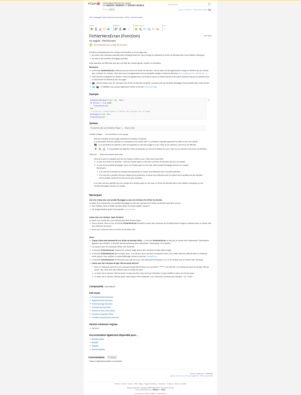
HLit (180, 73)
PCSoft (117, 384)
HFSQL (127, 17)
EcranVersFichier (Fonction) (102, 297)
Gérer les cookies (180, 384)
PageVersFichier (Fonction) (102, 300)
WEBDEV (95, 346)
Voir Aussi (208, 36)
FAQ (135, 384)
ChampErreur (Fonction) (101, 307)
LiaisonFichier (129, 209)
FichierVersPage (150, 87)
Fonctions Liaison (137, 17)
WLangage (97, 17)
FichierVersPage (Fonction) (102, 304)
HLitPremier (199, 73)
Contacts (170, 384)
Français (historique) (200, 10)
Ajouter (113, 357)
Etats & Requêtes (98, 349)
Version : (106, 9)
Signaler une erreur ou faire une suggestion (184, 376)
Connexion (188, 10)
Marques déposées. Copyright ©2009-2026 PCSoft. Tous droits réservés (150, 388)
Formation (162, 384)
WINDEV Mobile (98, 339)
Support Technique (151, 384)
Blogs (141, 384)
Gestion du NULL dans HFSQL (103, 311)
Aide (90, 17)
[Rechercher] (209, 4)
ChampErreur (151, 256)
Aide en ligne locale (206, 376)
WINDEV (95, 342)
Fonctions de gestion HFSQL (103, 314)
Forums (130, 384)
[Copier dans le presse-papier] (209, 100)
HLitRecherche (188, 73)
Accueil (180, 10)
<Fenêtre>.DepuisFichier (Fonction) (105, 317)
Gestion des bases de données (112, 17)
